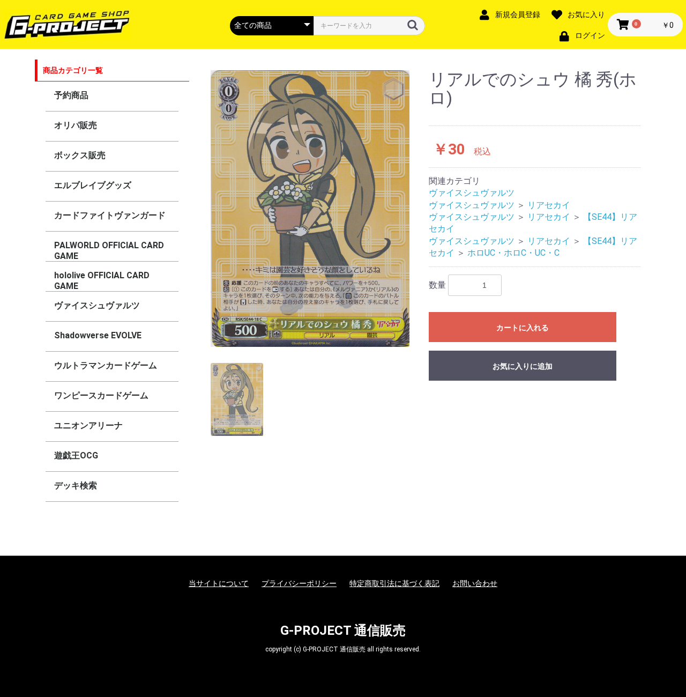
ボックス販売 (80, 155)
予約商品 (71, 95)
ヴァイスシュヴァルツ (97, 305)
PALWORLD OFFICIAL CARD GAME (109, 250)
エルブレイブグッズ (92, 185)
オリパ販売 (75, 125)
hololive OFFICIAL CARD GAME (102, 280)
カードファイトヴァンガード (110, 215)
